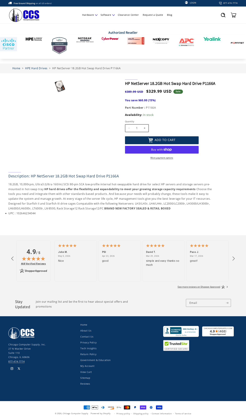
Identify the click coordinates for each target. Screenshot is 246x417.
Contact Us (86, 336)
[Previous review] (12, 259)
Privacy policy (123, 413)
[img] (33, 258)
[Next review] (233, 259)
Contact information (162, 413)
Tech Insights (88, 348)
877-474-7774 (16, 361)
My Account (87, 366)
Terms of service (183, 413)
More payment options (161, 157)
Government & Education (95, 360)
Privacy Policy (88, 342)
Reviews (85, 383)
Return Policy (88, 354)
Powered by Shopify (101, 413)
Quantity (129, 121)
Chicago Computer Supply (75, 413)
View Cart (86, 371)
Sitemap (85, 377)
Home (83, 324)
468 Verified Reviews (33, 263)
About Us (85, 330)
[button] (89, 14)
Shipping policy (141, 413)
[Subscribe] (227, 303)
